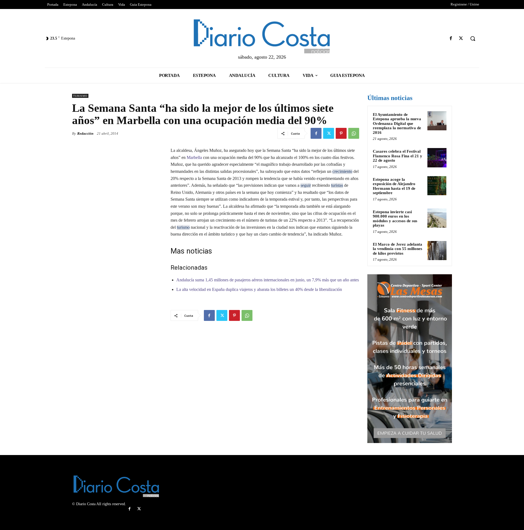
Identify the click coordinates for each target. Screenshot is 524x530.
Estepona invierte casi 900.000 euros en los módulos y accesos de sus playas (395, 219)
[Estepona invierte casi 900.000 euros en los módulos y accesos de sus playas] (436, 218)
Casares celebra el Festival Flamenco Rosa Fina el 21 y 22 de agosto (397, 155)
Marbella (194, 157)
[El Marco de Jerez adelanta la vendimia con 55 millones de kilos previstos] (436, 250)
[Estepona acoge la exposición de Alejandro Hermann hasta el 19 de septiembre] (436, 185)
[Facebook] (451, 38)
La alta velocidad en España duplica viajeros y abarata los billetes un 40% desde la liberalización (259, 289)
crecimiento (342, 171)
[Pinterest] (341, 133)
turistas (337, 185)
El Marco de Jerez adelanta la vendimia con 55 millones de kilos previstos (397, 248)
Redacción (85, 133)
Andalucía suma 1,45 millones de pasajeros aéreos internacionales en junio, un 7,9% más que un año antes (267, 280)
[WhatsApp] (353, 133)
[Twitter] (461, 38)
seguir (305, 185)
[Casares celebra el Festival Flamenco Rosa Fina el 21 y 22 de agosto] (436, 157)
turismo (183, 227)
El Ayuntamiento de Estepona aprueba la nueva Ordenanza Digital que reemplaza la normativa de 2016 (397, 123)
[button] (472, 38)
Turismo (80, 95)
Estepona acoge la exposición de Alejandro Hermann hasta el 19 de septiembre (394, 186)
